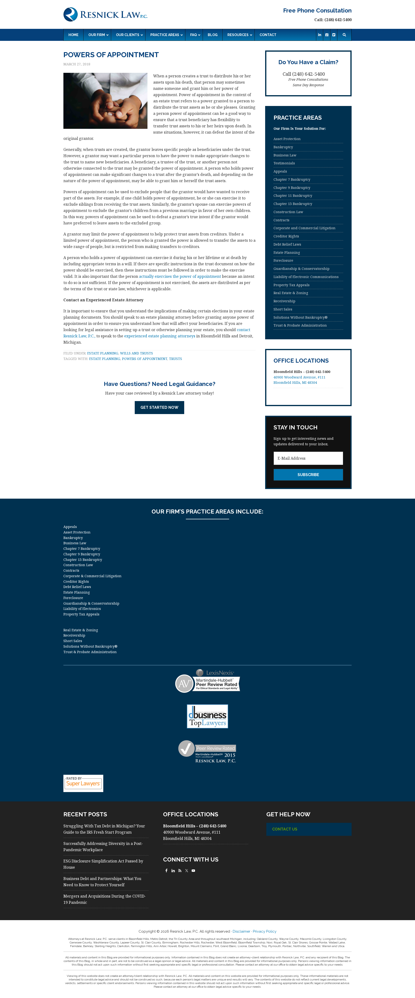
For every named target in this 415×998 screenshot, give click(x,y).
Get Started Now (159, 407)
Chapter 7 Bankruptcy (292, 179)
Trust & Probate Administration (300, 325)
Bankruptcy (283, 147)
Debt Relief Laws (287, 244)
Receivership (284, 301)
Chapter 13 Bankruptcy (293, 203)
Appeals (280, 171)
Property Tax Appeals (292, 285)
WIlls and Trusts (136, 353)
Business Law (285, 155)
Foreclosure (283, 260)
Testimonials (284, 163)
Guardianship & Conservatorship (302, 268)
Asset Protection (287, 138)
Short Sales (283, 309)
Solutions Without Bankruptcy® (301, 317)
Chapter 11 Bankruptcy (293, 195)
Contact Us (284, 829)
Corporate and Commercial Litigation (305, 228)
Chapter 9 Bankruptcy (292, 187)
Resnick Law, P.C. (105, 14)
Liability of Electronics (82, 608)
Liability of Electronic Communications (306, 276)
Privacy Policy (264, 931)
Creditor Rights (286, 236)
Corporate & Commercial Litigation (92, 576)
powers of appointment (144, 358)
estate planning (104, 358)
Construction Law (288, 212)
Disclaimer (241, 931)
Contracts (281, 220)
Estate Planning (102, 353)
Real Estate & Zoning (291, 293)
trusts (175, 358)
